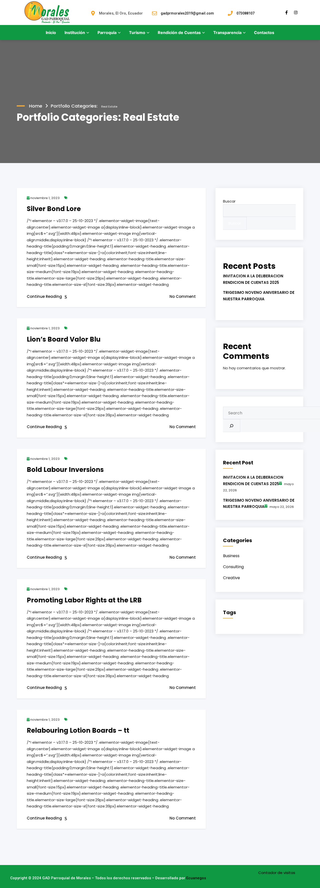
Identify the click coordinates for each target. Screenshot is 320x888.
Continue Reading (45, 296)
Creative (231, 578)
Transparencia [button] (227, 32)
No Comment (183, 296)
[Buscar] (231, 425)
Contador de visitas (276, 872)
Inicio (51, 32)
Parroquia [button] (107, 32)
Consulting (233, 567)
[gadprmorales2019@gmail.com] (154, 13)
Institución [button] (74, 32)
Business (231, 556)
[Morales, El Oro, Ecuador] (93, 13)
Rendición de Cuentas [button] (179, 32)
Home (35, 106)
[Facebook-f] (286, 13)
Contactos (264, 32)
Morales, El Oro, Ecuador (121, 13)
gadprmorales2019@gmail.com (187, 13)
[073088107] (230, 13)
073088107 (245, 13)
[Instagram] (296, 13)
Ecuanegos (196, 878)
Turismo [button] (137, 32)
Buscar (229, 201)
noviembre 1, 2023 (45, 198)
